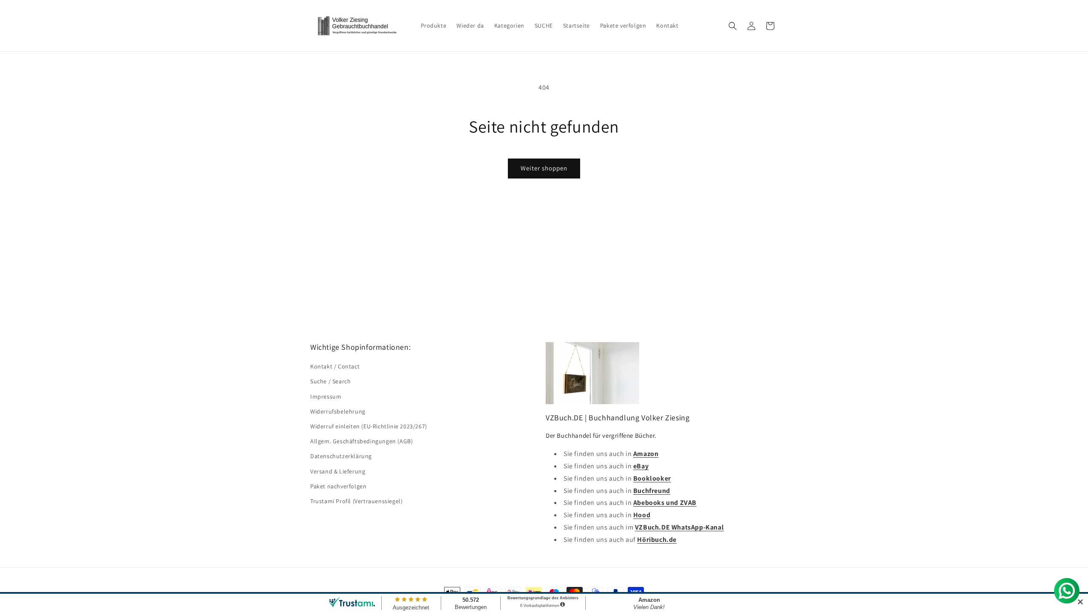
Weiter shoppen (544, 168)
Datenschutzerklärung (341, 456)
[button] (732, 26)
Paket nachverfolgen (338, 486)
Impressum (325, 396)
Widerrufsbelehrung (338, 411)
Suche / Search (330, 381)
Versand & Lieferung (337, 471)
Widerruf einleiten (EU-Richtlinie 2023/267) (368, 426)
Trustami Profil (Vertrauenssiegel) (356, 501)
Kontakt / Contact (335, 366)
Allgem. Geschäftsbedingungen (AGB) (361, 441)
